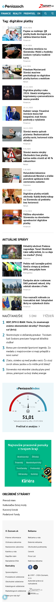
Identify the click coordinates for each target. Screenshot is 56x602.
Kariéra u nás (11, 551)
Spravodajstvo (11, 572)
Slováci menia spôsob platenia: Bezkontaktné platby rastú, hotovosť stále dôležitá (38, 136)
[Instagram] (35, 567)
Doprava (26, 185)
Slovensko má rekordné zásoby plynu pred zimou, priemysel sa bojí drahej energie (28, 371)
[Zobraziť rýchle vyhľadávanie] (45, 14)
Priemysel (29, 13)
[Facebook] (30, 567)
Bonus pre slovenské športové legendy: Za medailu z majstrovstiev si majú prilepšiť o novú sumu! (28, 351)
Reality (17, 13)
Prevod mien (9, 500)
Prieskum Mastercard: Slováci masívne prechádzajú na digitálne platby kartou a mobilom (36, 74)
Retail (25, 82)
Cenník (31, 551)
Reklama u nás (34, 537)
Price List (32, 556)
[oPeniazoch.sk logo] (12, 6)
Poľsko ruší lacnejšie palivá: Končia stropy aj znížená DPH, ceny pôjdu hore (37, 266)
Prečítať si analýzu (26, 426)
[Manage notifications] (4, 597)
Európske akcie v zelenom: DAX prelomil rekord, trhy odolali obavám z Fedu (37, 283)
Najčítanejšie (12, 316)
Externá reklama (35, 542)
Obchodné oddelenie (14, 581)
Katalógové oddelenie (14, 586)
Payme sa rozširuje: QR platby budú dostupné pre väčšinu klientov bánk (37, 34)
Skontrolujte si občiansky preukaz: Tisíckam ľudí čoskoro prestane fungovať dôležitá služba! (28, 338)
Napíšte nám (10, 556)
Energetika (27, 273)
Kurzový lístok (10, 509)
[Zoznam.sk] (36, 591)
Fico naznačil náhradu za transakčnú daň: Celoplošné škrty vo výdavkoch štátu (38, 300)
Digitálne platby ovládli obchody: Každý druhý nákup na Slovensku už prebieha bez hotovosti (38, 198)
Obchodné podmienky (37, 547)
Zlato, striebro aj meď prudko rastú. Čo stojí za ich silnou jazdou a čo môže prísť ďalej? (29, 362)
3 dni (33, 316)
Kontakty (10, 565)
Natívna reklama (35, 561)
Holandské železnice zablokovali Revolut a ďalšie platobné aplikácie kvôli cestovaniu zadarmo (38, 177)
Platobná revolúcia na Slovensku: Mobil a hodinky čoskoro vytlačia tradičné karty (37, 53)
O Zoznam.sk (11, 531)
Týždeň (48, 316)
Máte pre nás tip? (12, 595)
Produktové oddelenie (14, 577)
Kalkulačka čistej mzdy (14, 505)
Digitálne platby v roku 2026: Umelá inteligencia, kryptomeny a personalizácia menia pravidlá (38, 95)
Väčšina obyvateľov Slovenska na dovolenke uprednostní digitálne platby (36, 219)
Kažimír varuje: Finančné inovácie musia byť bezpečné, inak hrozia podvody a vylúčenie (36, 115)
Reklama (32, 531)
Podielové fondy (11, 514)
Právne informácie (13, 537)
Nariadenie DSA (12, 561)
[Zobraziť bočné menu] (52, 14)
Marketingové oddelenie (15, 591)
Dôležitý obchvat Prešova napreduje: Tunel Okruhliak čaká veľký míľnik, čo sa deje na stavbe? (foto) (38, 250)
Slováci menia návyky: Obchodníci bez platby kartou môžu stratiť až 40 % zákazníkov (38, 157)
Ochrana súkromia (13, 542)
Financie (6, 13)
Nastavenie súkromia (14, 547)
